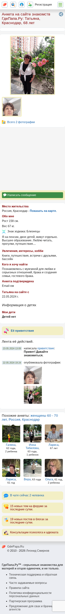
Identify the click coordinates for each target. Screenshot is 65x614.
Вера (27, 479)
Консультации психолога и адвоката (34, 532)
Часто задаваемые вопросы (28, 582)
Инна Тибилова (32, 446)
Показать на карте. (43, 210)
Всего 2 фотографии (21, 122)
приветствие (45, 348)
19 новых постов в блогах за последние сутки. (29, 521)
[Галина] (11, 433)
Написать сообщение (21, 195)
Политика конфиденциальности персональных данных (30, 594)
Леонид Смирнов (37, 550)
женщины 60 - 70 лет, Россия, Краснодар (30, 417)
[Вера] (32, 468)
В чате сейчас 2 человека (27, 495)
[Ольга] (54, 468)
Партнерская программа (25, 601)
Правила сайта (19, 587)
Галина (11, 444)
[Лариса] (54, 433)
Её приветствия (22, 330)
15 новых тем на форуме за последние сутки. (28, 508)
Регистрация (43, 4)
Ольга (49, 479)
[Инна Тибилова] (32, 433)
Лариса (53, 444)
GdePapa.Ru (15, 546)
